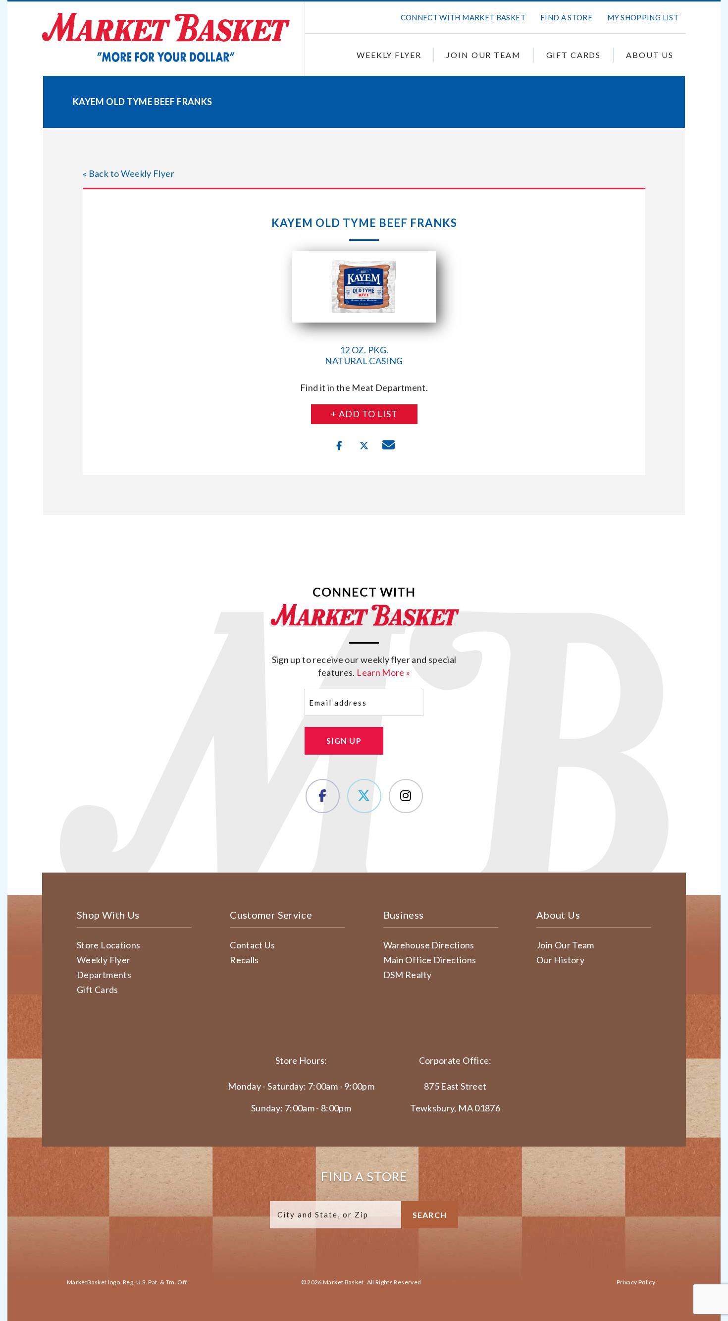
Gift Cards (573, 54)
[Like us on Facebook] (323, 796)
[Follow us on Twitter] (364, 796)
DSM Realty (407, 974)
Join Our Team (483, 54)
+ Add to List (364, 413)
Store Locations (108, 944)
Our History (560, 959)
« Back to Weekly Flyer (128, 173)
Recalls (244, 959)
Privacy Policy (636, 1282)
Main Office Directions (429, 959)
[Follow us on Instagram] (406, 796)
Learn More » (383, 672)
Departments (104, 974)
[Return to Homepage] (166, 37)
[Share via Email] (388, 446)
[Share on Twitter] (364, 446)
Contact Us (252, 944)
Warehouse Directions (428, 944)
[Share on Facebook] (339, 446)
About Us (650, 54)
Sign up (344, 740)
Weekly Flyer (389, 54)
